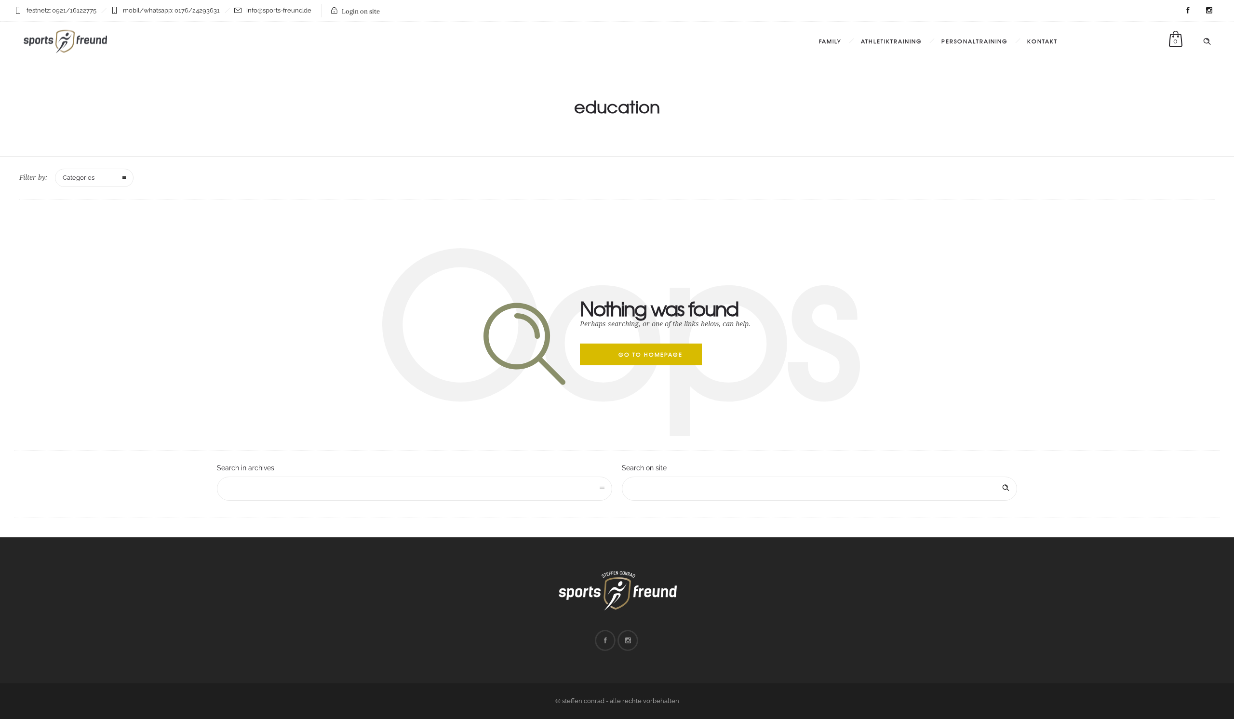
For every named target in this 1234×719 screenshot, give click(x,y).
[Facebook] (1187, 10)
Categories (78, 177)
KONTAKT (1042, 41)
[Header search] (1207, 41)
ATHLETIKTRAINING (891, 41)
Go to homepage (650, 354)
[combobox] (414, 489)
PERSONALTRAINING (974, 41)
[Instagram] (1209, 10)
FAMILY (830, 41)
